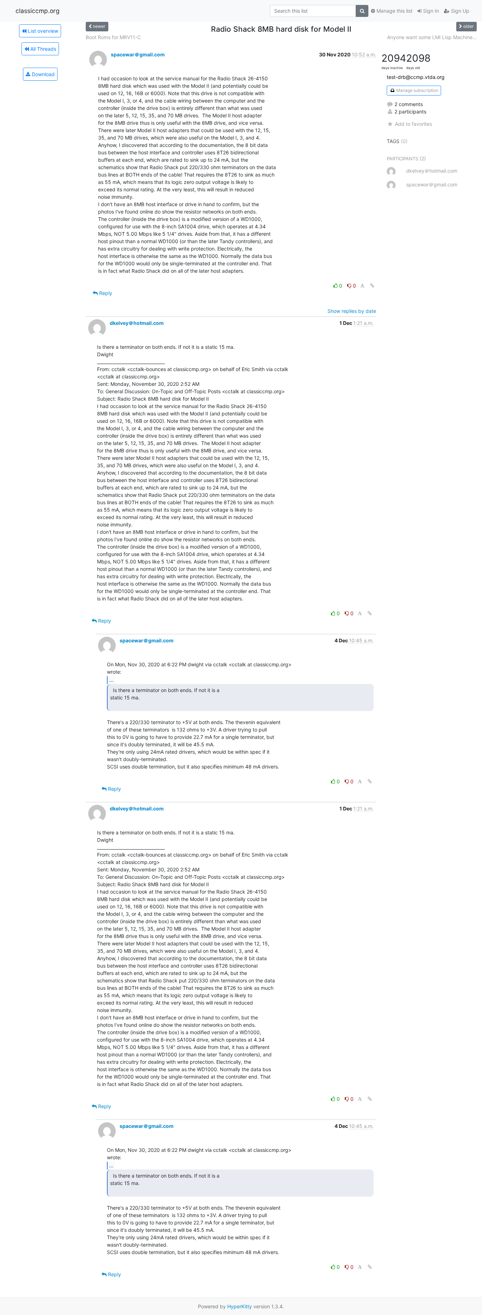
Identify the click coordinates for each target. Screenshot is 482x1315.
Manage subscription (416, 90)
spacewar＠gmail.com (138, 54)
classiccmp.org (38, 10)
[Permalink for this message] (372, 285)
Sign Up (459, 11)
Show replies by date (351, 311)
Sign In (430, 11)
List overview (42, 31)
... (111, 679)
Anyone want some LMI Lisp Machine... (432, 37)
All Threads (42, 49)
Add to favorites (413, 124)
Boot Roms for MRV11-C (113, 37)
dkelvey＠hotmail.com (137, 323)
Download (42, 74)
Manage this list (393, 11)
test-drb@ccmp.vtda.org (416, 77)
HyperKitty (239, 1306)
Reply (105, 293)
